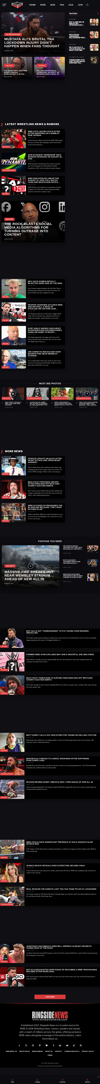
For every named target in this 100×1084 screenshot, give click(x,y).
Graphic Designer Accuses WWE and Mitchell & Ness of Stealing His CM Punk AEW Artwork (45, 307)
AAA (71, 5)
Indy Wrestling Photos (59, 398)
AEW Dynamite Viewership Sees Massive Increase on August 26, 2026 (45, 157)
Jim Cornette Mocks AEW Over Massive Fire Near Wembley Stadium (44, 354)
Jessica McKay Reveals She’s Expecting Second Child (55, 866)
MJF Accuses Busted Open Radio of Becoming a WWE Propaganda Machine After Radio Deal (61, 971)
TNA (62, 5)
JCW (80, 5)
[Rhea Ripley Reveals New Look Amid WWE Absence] (13, 394)
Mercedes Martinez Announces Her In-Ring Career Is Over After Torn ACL (73, 576)
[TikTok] (74, 1045)
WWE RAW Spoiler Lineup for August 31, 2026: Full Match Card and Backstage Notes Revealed (43, 180)
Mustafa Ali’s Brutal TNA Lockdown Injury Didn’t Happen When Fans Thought (32, 42)
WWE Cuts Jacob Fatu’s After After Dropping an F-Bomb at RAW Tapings (44, 133)
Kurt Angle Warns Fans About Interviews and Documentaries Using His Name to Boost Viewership (45, 330)
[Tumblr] (53, 1045)
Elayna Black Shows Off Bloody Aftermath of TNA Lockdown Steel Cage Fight (39, 404)
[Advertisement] (33, 259)
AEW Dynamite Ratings (9, 170)
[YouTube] (46, 1045)
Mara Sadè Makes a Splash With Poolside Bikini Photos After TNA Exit (63, 404)
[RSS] (80, 1045)
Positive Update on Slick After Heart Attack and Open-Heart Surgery (45, 460)
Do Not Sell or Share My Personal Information (50, 1066)
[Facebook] (19, 1045)
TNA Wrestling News (13, 34)
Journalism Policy (72, 1051)
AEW (52, 5)
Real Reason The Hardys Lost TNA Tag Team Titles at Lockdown (61, 889)
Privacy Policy (88, 1051)
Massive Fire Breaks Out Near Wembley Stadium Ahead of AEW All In (29, 575)
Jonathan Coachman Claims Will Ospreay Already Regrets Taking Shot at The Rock (59, 947)
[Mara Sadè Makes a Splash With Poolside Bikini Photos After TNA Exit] (62, 394)
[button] (87, 5)
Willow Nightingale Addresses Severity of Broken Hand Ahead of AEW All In (48, 72)
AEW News (42, 65)
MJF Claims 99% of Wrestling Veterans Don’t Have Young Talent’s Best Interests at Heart (77, 23)
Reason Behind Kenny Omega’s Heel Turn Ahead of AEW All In (59, 782)
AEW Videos (10, 566)
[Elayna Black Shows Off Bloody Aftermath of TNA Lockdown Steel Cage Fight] (37, 394)
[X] (26, 1045)
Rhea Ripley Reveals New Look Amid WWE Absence (13, 404)
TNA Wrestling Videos (76, 57)
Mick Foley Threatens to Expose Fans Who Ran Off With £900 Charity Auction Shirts (59, 679)
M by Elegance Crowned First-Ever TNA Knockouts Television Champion (72, 561)
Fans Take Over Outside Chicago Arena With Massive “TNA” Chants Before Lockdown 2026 (88, 404)
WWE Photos (6, 398)
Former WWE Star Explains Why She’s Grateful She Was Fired (60, 655)
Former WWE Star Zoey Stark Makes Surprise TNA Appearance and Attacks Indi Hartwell (77, 61)
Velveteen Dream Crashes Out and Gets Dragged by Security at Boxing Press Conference (72, 547)
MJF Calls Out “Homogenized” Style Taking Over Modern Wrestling (57, 632)
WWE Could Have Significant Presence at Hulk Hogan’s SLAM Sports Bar (59, 843)
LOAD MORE (50, 997)
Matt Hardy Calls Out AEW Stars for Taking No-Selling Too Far (61, 735)
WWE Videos (6, 146)
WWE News (9, 65)
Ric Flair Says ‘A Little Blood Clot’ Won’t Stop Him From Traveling (77, 49)
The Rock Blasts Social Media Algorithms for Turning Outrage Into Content (28, 229)
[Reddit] (67, 1045)
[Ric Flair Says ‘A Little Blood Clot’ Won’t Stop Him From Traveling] (94, 47)
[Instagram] (33, 1045)
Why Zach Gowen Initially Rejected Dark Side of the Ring (45, 282)
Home (32, 5)
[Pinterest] (39, 1045)
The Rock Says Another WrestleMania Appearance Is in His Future (15, 72)
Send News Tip (11, 1051)
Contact (58, 1051)
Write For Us (24, 1051)
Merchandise (37, 1051)
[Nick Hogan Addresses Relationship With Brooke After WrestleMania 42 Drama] (94, 34)
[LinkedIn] (60, 1045)
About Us (49, 1051)
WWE (43, 5)
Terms (50, 1055)
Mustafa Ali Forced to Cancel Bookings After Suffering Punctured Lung (57, 760)
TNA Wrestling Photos (34, 398)
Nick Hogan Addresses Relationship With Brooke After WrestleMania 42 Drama (77, 36)
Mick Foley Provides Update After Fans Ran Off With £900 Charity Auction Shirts (43, 484)
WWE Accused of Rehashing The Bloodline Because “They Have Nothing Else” (45, 507)
